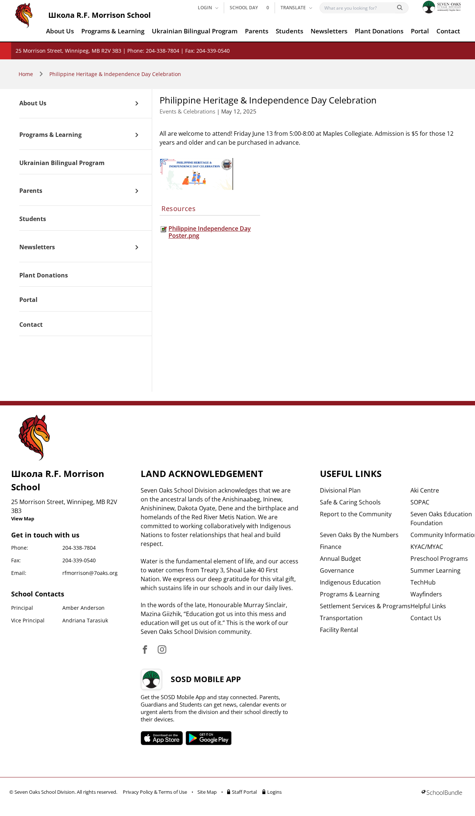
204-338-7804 (79, 547)
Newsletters (329, 31)
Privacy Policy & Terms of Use (155, 792)
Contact (448, 31)
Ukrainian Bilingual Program (195, 31)
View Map (22, 518)
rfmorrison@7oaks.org (90, 572)
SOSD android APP (209, 738)
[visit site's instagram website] (162, 650)
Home (26, 74)
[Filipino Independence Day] (196, 174)
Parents (256, 31)
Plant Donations (379, 31)
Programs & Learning (112, 31)
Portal (420, 31)
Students (289, 31)
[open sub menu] (137, 103)
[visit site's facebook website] (145, 650)
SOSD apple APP (162, 738)
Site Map (207, 792)
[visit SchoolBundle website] (442, 793)
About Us (60, 31)
